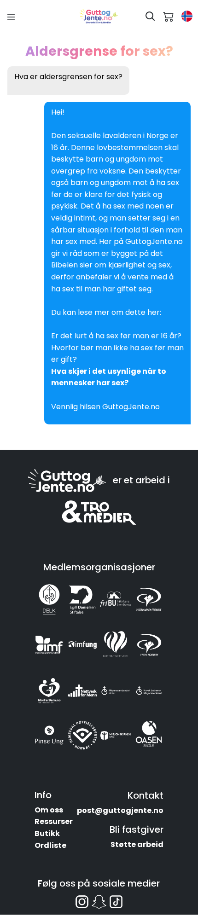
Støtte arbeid (137, 844)
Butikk (47, 833)
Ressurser (54, 821)
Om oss (49, 810)
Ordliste (50, 845)
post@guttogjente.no (120, 810)
